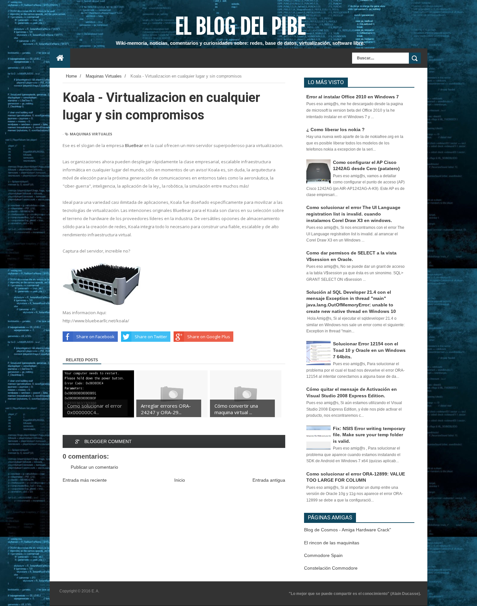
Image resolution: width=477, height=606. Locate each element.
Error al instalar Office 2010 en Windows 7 (352, 96)
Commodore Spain (323, 555)
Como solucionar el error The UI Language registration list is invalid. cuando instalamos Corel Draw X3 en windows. (353, 214)
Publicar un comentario (94, 467)
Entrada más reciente (85, 480)
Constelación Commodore (331, 568)
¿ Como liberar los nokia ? (335, 129)
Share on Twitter (151, 337)
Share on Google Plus (208, 337)
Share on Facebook (95, 337)
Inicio (179, 480)
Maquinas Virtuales (91, 134)
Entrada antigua (268, 480)
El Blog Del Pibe (240, 26)
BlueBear (134, 145)
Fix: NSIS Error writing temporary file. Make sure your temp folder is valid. (369, 435)
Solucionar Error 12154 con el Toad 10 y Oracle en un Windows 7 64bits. (369, 350)
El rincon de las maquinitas (331, 542)
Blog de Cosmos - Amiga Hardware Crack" (347, 529)
